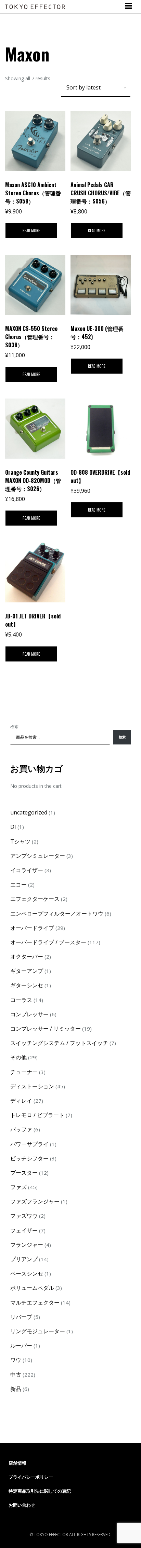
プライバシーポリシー (31, 1477)
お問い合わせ (22, 1505)
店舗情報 (17, 1463)
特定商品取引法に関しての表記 (40, 1491)
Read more (31, 230)
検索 (14, 726)
